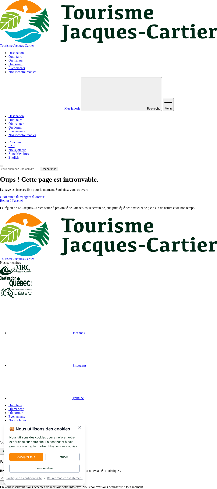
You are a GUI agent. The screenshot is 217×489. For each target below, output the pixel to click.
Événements (16, 68)
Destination (16, 53)
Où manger (16, 60)
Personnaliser (44, 468)
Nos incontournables (22, 72)
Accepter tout (26, 457)
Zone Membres (18, 153)
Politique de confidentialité (24, 478)
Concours (14, 142)
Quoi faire (15, 56)
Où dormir (15, 64)
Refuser (62, 457)
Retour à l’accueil (12, 200)
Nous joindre (17, 150)
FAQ (11, 146)
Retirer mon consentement (65, 478)
